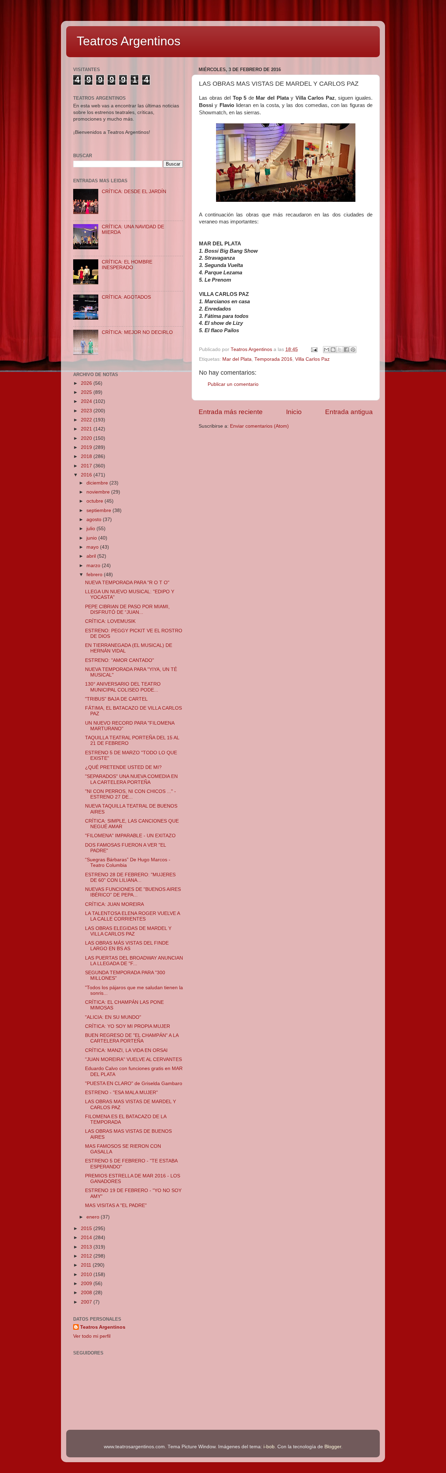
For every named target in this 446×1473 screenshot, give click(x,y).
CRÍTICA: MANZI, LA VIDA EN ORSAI (126, 1050)
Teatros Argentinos (128, 41)
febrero (95, 574)
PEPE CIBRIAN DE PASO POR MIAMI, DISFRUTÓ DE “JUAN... (127, 609)
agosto (94, 519)
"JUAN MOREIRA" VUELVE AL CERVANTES (133, 1059)
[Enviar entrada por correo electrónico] (314, 349)
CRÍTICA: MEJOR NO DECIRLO (137, 332)
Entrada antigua (349, 411)
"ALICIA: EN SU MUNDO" (113, 1017)
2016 (87, 475)
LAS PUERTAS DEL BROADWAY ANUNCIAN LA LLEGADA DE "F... (134, 960)
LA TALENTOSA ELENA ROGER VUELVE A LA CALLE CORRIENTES (132, 916)
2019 (87, 447)
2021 (87, 429)
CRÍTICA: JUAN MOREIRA (114, 904)
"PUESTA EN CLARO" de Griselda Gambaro (133, 1083)
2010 (87, 1274)
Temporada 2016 (273, 359)
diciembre (97, 483)
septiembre (99, 510)
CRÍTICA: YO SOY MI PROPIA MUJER (127, 1026)
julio (91, 528)
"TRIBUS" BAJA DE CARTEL (116, 699)
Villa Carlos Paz (312, 359)
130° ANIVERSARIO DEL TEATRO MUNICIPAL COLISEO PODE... (123, 686)
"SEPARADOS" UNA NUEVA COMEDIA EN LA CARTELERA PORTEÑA (131, 779)
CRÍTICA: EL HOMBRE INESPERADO (127, 264)
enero (93, 1217)
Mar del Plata (237, 359)
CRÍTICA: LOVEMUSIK (110, 621)
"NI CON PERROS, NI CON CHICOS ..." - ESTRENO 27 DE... (130, 794)
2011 (87, 1265)
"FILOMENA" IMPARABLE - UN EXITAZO (130, 835)
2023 (87, 410)
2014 (87, 1237)
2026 (87, 383)
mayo (93, 547)
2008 (87, 1292)
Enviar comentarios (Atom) (259, 426)
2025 (87, 392)
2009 (87, 1283)
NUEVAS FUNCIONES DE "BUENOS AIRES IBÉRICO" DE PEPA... (133, 892)
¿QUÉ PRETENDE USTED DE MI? (123, 767)
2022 (87, 419)
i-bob (269, 1446)
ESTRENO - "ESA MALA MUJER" (121, 1092)
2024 (87, 401)
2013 (87, 1247)
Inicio (294, 411)
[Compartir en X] (339, 349)
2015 (87, 1228)
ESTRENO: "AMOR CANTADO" (119, 660)
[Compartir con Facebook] (346, 349)
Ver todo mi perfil (91, 1336)
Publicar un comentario (233, 384)
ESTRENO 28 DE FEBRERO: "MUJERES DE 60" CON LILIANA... (130, 877)
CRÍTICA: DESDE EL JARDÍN (134, 191)
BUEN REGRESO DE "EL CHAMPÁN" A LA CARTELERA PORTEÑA (131, 1038)
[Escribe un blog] (333, 349)
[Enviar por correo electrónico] (326, 349)
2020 (87, 438)
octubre (95, 501)
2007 (87, 1302)
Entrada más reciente (231, 411)
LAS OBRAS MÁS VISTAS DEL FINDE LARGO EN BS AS (127, 945)
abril (91, 556)
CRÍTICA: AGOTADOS (126, 297)
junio (92, 538)
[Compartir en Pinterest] (352, 349)
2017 (87, 465)
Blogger (332, 1446)
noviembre (98, 492)
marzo (94, 565)
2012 (87, 1256)
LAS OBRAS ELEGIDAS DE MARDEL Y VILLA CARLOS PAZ (128, 931)
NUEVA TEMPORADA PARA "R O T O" (127, 582)
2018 (87, 456)
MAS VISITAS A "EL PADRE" (116, 1205)
